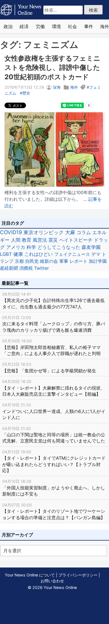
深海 (57, 87)
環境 (56, 26)
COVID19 (11, 232)
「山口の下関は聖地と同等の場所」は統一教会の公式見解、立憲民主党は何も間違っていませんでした (53, 435)
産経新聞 (9, 268)
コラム (84, 232)
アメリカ (15, 247)
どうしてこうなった (58, 247)
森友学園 (91, 247)
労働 (40, 26)
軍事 (63, 261)
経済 (24, 26)
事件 (88, 26)
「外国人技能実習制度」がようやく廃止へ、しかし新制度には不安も (53, 488)
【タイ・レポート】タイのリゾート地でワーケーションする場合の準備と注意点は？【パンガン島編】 (53, 511)
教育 (26, 240)
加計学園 (98, 261)
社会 (72, 26)
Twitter (41, 268)
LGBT (6, 254)
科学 (31, 247)
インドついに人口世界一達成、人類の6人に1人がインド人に (53, 411)
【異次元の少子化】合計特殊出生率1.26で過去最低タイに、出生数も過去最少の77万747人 (53, 300)
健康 (18, 254)
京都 (19, 261)
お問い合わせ (52, 580)
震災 (53, 240)
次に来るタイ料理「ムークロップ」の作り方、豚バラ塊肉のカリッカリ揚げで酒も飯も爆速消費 (53, 324)
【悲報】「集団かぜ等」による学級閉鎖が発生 (49, 367)
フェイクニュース (72, 254)
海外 (74, 87)
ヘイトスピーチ (76, 240)
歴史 (26, 93)
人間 (15, 240)
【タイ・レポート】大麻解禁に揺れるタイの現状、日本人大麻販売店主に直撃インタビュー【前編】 (53, 388)
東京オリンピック (43, 232)
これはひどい (38, 254)
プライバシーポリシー (78, 575)
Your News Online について (30, 575)
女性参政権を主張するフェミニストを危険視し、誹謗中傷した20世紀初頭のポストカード (52, 67)
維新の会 (49, 261)
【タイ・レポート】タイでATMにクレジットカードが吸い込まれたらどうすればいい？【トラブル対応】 (54, 461)
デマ (95, 254)
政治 (8, 26)
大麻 (70, 232)
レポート (78, 261)
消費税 (26, 268)
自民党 (32, 261)
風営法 (40, 240)
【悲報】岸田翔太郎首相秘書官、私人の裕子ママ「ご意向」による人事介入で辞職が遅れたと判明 (51, 347)
